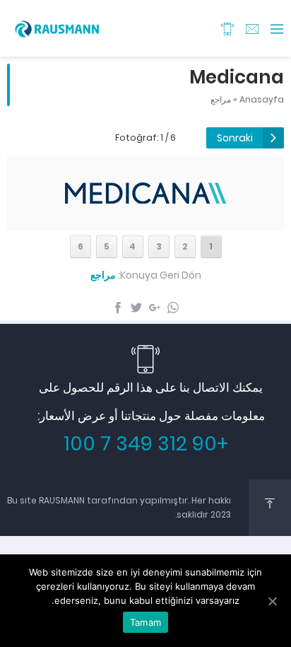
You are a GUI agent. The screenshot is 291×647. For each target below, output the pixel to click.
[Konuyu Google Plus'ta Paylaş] (154, 307)
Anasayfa (261, 99)
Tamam (145, 622)
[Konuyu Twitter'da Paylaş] (136, 307)
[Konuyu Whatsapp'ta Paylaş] (173, 307)
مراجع (220, 99)
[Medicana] (145, 217)
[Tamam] (273, 601)
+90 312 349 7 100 (146, 443)
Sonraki (235, 138)
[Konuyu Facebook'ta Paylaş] (118, 307)
